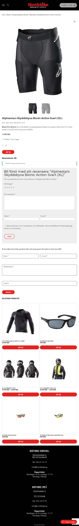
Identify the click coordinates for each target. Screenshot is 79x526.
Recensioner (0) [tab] (9, 158)
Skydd (8, 15)
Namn (7, 216)
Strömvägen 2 (39, 491)
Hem (3, 15)
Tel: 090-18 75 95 (39, 501)
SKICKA (8, 292)
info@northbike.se (39, 467)
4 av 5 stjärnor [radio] (11, 187)
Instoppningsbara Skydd (20, 15)
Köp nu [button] (58, 347)
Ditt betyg (8, 184)
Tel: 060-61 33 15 (39, 462)
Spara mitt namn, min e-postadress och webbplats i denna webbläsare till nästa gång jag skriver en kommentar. (38, 227)
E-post (43, 216)
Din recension (10, 194)
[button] (74, 21)
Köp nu (8, 152)
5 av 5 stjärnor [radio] (13, 187)
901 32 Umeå (39, 496)
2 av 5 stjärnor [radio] (7, 187)
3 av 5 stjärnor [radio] (9, 187)
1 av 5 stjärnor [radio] (5, 187)
